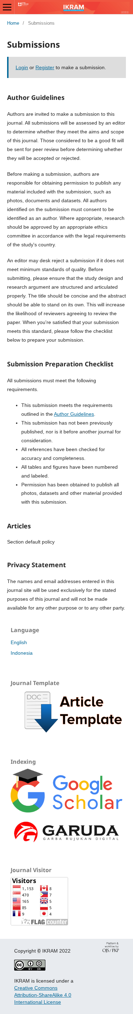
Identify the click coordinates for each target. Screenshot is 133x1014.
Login (22, 67)
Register (44, 67)
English (19, 642)
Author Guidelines (74, 414)
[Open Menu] (7, 7)
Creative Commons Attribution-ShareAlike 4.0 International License (42, 995)
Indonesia (22, 653)
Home (13, 23)
